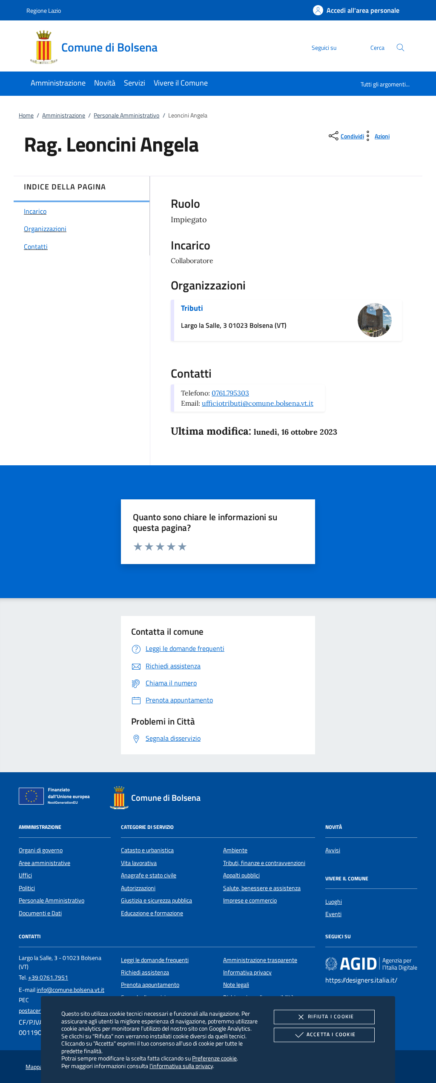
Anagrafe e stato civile (148, 875)
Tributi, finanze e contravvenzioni (264, 863)
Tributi (192, 308)
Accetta (331, 1034)
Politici (27, 888)
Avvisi (332, 850)
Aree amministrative (44, 863)
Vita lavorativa (139, 863)
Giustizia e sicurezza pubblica (156, 900)
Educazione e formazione (152, 913)
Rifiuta (331, 1016)
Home (26, 115)
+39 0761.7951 (48, 977)
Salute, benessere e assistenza (262, 888)
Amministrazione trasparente (260, 960)
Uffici (25, 875)
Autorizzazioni (138, 888)
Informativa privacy (247, 972)
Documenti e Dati (40, 913)
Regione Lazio (43, 10)
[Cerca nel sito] (400, 47)
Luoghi (333, 901)
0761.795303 (230, 393)
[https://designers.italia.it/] (371, 963)
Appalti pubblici (241, 875)
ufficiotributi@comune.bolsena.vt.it (257, 403)
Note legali (236, 984)
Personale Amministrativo (126, 115)
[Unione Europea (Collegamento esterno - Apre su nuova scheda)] (57, 798)
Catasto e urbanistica (147, 850)
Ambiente (235, 850)
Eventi (333, 914)
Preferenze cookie (214, 1058)
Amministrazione (63, 115)
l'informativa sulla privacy (181, 1065)
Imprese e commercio (250, 900)
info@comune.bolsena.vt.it (70, 989)
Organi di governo (41, 850)
